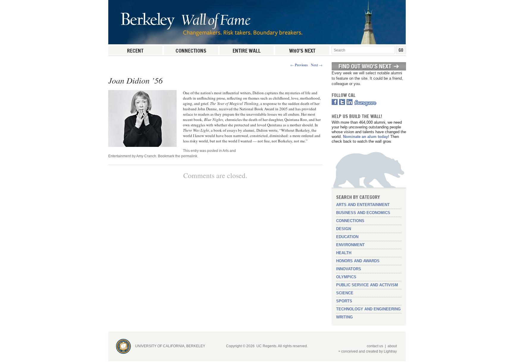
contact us (375, 346)
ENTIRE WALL (247, 50)
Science (344, 293)
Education (347, 237)
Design (343, 229)
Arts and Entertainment (363, 204)
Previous (299, 64)
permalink (189, 156)
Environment (350, 245)
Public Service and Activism (367, 285)
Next (316, 64)
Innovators (348, 269)
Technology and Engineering (368, 309)
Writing (344, 317)
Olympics (346, 277)
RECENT (135, 50)
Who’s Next (302, 50)
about (392, 346)
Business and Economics (363, 212)
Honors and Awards (358, 261)
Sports (344, 301)
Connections (190, 50)
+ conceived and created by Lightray (367, 351)
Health (343, 253)
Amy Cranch (146, 156)
